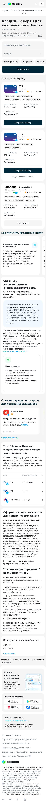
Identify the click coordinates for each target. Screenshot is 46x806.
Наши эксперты (36, 752)
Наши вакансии (9, 756)
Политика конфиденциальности (16, 748)
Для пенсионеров (37, 659)
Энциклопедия (8, 752)
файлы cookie (30, 784)
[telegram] (3, 799)
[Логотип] (10, 762)
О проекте (6, 735)
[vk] (10, 799)
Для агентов (30, 739)
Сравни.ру (5, 659)
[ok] (17, 799)
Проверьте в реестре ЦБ (14, 351)
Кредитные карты (19, 659)
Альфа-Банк (17, 411)
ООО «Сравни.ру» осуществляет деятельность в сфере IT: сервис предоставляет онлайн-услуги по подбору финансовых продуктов (22, 769)
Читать (24, 425)
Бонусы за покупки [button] (24, 96)
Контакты (17, 735)
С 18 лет (6, 645)
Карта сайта (21, 752)
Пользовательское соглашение (15, 743)
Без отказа (8, 648)
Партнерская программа (13, 739)
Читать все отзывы (9, 437)
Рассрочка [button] (30, 200)
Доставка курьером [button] (12, 100)
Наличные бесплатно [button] (31, 100)
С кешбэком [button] (9, 96)
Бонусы (26, 61)
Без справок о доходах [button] (14, 200)
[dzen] (25, 799)
